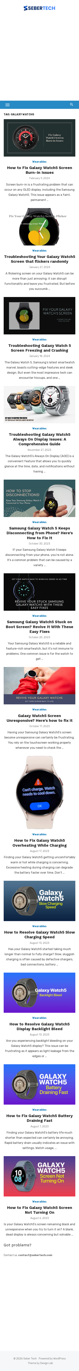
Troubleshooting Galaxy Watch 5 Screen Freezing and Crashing (39, 348)
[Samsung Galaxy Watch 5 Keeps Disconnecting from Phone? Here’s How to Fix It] (39, 498)
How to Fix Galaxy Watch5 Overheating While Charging (39, 842)
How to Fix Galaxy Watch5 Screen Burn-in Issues (39, 170)
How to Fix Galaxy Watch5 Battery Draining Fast (39, 1118)
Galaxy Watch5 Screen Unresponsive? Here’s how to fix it (40, 718)
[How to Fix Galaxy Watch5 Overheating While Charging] (39, 792)
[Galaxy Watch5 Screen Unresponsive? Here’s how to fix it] (39, 685)
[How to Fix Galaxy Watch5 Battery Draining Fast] (39, 1084)
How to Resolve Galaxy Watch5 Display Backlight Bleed (39, 1026)
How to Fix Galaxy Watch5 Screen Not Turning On (39, 1210)
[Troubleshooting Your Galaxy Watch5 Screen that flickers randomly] (39, 226)
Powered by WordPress (52, 1358)
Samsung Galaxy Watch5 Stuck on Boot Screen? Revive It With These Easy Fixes (39, 626)
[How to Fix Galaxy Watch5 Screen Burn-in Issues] (39, 138)
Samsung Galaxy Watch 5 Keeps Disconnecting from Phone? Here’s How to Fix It (39, 533)
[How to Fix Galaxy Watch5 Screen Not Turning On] (39, 1176)
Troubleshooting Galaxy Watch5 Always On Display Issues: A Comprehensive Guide (39, 439)
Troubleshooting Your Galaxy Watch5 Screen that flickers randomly (39, 259)
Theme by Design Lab (40, 1363)
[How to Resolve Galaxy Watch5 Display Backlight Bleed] (39, 993)
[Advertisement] (39, 57)
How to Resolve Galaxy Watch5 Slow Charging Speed (39, 934)
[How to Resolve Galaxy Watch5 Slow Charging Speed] (39, 901)
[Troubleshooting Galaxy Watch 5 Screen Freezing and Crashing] (39, 315)
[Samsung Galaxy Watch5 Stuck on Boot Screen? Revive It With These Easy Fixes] (39, 592)
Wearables (39, 161)
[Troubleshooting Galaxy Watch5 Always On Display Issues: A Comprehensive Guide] (39, 404)
